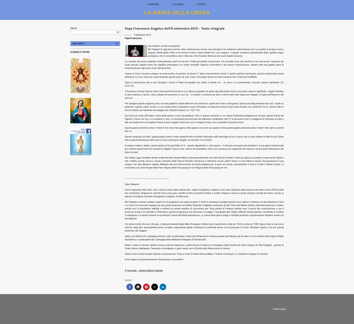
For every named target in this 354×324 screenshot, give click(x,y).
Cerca (73, 28)
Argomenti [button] (78, 43)
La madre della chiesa (177, 13)
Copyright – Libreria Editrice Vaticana (145, 270)
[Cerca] (117, 32)
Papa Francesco (133, 38)
